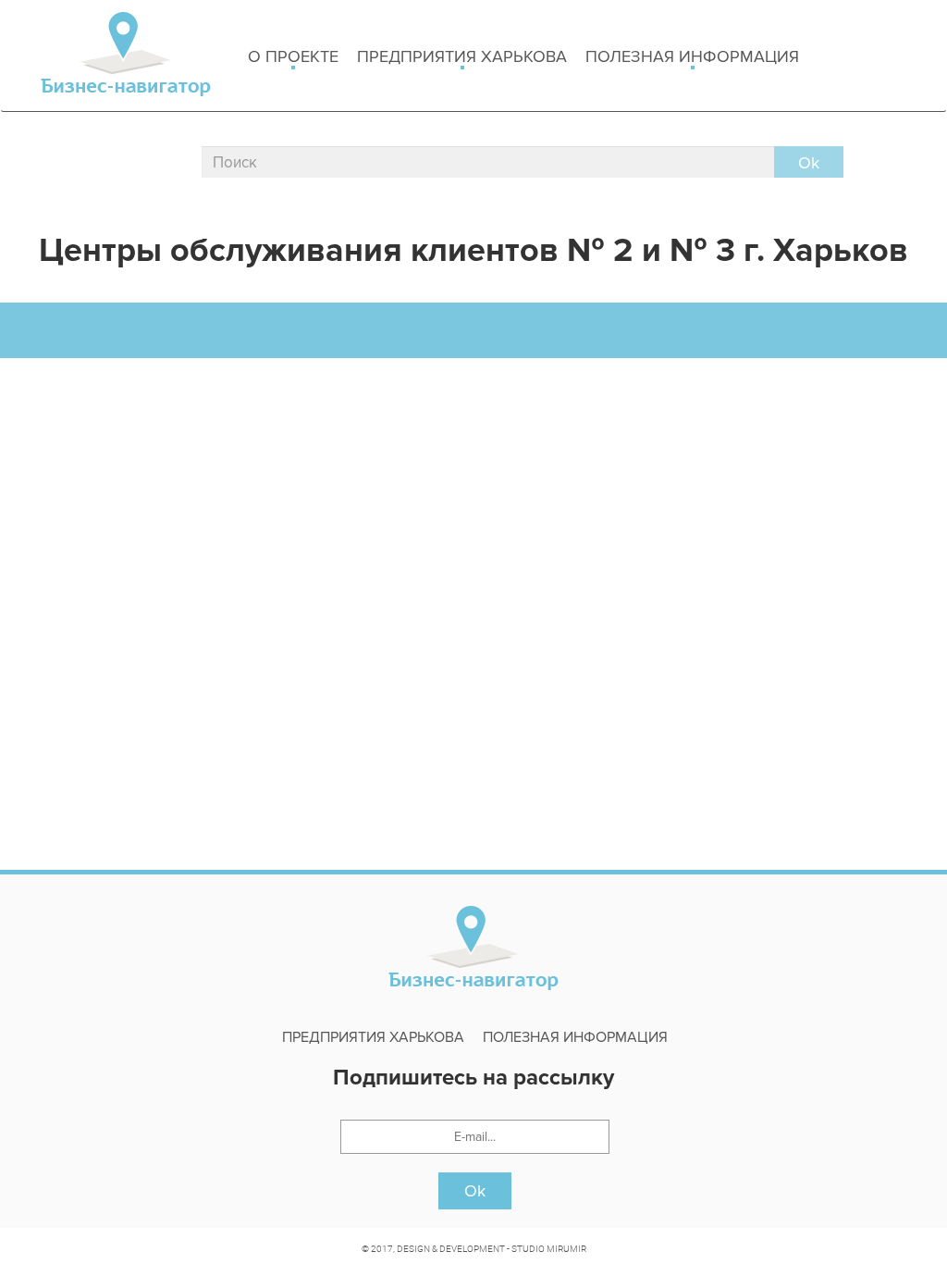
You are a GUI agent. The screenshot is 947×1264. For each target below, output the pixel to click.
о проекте (293, 56)
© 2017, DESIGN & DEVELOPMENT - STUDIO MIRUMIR (474, 1248)
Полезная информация (692, 56)
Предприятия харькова (462, 56)
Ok (475, 1191)
